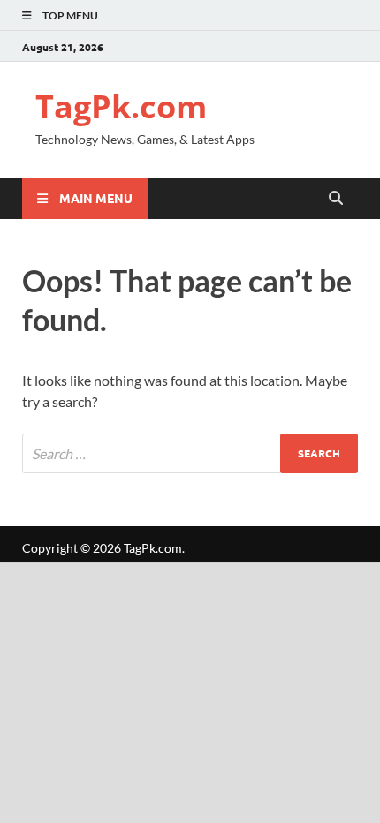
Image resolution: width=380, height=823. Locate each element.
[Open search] (336, 198)
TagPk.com (121, 106)
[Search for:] (190, 453)
